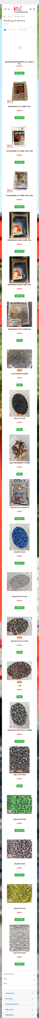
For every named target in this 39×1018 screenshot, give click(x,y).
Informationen (9, 974)
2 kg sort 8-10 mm (19, 775)
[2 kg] (19, 670)
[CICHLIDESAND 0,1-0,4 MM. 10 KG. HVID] (19, 136)
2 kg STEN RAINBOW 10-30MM (19, 463)
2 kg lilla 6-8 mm (19, 864)
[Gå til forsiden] (4, 16)
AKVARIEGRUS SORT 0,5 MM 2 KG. (19, 329)
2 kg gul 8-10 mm (19, 908)
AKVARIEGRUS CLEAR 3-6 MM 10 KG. (19, 240)
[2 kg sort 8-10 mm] (19, 759)
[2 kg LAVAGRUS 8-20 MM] (19, 358)
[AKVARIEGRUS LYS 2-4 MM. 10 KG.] (19, 91)
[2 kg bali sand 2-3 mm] (19, 581)
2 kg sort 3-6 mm (19, 418)
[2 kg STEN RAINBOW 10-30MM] (19, 448)
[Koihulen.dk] (19, 9)
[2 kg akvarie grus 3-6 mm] (19, 626)
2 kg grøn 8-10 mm (19, 819)
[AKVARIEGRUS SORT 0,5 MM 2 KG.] (19, 314)
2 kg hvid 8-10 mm (19, 953)
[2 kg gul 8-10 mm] (19, 893)
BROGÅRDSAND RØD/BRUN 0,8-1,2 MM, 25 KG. (19, 63)
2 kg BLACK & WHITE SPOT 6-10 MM (19, 730)
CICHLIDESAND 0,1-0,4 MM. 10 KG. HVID (19, 151)
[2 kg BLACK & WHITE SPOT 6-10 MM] (19, 715)
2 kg (19, 685)
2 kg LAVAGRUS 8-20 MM (19, 374)
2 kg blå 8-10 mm (19, 552)
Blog (5, 983)
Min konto (9, 999)
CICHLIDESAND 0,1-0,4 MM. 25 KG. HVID (19, 195)
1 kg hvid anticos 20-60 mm (19, 507)
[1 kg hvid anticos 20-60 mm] (19, 492)
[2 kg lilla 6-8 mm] (19, 848)
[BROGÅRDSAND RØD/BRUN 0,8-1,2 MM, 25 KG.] (19, 47)
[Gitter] (5, 30)
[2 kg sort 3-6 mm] (19, 403)
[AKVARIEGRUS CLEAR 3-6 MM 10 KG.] (19, 225)
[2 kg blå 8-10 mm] (19, 537)
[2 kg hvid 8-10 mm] (19, 938)
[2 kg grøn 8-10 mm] (19, 804)
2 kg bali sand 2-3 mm (19, 596)
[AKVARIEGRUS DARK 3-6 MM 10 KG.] (19, 269)
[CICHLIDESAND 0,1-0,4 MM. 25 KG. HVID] (19, 180)
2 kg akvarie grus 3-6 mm (19, 641)
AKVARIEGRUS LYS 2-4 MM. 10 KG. (19, 106)
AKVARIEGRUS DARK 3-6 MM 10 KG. (19, 285)
